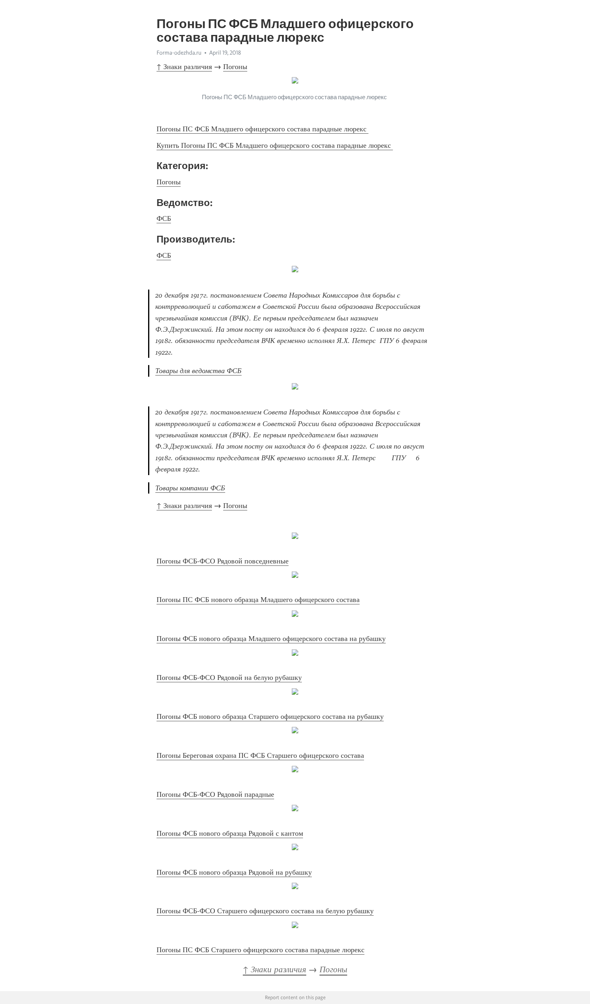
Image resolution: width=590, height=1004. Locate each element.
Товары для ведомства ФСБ (198, 370)
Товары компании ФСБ (190, 488)
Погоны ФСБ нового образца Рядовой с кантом (230, 833)
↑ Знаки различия (184, 66)
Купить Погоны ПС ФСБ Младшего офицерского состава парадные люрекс (275, 145)
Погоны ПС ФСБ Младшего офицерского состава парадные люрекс (262, 128)
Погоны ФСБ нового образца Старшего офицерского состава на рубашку (270, 716)
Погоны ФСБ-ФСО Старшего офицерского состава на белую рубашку (265, 910)
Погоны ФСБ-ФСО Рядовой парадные (215, 794)
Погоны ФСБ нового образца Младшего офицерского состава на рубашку (271, 638)
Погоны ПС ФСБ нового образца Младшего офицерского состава (258, 599)
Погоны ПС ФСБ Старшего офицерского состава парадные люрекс (260, 949)
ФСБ (164, 218)
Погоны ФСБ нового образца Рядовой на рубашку (234, 872)
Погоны (235, 66)
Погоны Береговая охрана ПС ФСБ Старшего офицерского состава (260, 755)
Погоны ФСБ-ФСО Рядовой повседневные (223, 561)
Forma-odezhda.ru (179, 52)
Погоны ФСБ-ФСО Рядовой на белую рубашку (229, 677)
